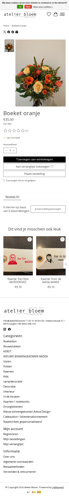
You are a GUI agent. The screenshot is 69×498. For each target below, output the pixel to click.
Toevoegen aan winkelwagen (34, 159)
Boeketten (10, 341)
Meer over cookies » (43, 7)
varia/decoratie (12, 381)
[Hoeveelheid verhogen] (13, 150)
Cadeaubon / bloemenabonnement (25, 416)
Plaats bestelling (34, 174)
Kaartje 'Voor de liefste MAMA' (51, 280)
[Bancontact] (28, 492)
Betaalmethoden (13, 467)
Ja (20, 7)
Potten (7, 366)
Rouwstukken (12, 346)
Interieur (9, 391)
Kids (6, 376)
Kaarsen (8, 371)
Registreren (10, 434)
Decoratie (9, 386)
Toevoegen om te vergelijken (21, 180)
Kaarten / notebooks (16, 401)
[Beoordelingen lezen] (14, 131)
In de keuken (11, 396)
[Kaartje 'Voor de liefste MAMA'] (51, 255)
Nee (28, 7)
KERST (7, 351)
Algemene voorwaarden (18, 462)
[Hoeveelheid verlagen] (6, 150)
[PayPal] (39, 492)
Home (6, 25)
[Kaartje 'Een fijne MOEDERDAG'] (18, 255)
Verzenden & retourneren (19, 472)
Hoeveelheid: (10, 144)
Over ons (9, 456)
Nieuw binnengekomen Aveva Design (26, 411)
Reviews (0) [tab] (12, 197)
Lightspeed (58, 487)
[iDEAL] (34, 492)
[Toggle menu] (62, 14)
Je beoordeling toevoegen (48, 208)
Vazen (7, 361)
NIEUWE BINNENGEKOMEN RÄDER (25, 356)
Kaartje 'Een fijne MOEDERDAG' (18, 280)
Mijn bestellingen (14, 439)
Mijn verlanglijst (13, 444)
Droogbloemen (13, 406)
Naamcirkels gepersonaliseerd (22, 422)
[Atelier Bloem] (20, 14)
